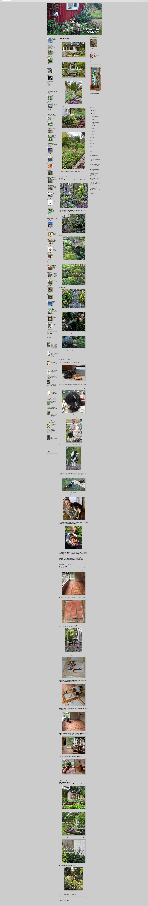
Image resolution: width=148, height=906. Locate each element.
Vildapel (54, 96)
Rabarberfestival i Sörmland (55, 325)
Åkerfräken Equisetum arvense (95, 183)
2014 (92, 140)
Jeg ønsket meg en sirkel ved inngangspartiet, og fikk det (55, 275)
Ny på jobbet (54, 302)
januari (93, 135)
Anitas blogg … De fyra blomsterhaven (52, 83)
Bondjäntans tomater (51, 246)
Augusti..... (54, 295)
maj (93, 129)
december (94, 110)
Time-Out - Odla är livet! (54, 187)
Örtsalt (91, 190)
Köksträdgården (51, 185)
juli (93, 126)
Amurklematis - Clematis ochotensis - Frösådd (55, 210)
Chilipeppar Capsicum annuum (95, 159)
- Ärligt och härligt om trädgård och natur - (52, 136)
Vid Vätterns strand (51, 294)
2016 (92, 137)
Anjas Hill (50, 147)
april (93, 131)
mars (93, 132)
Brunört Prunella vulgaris (94, 156)
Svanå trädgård (50, 95)
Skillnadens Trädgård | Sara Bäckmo (52, 262)
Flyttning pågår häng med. (55, 105)
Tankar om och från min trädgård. (52, 207)
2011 (92, 145)
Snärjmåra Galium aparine (94, 180)
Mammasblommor (51, 316)
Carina (70, 837)
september (94, 114)
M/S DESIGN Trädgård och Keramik (52, 155)
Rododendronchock (51, 216)
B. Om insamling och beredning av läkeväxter (95, 153)
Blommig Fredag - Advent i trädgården (55, 267)
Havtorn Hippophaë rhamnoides (95, 166)
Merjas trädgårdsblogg (52, 239)
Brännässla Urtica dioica (94, 158)
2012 (92, 143)
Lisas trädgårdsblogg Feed (52, 218)
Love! (60, 361)
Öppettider (49, 219)
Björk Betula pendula (93, 155)
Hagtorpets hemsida (78, 350)
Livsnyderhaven (51, 114)
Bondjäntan (50, 117)
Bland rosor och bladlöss (52, 265)
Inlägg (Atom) (66, 900)
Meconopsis (54, 148)
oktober (93, 113)
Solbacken (50, 253)
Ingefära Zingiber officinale (94, 169)
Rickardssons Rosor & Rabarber (52, 178)
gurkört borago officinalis (94, 165)
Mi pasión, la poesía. (51, 75)
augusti (93, 125)
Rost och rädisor (51, 199)
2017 (92, 109)
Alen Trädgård (50, 279)
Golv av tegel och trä (63, 566)
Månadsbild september (64, 38)
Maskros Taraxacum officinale (95, 171)
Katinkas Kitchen (51, 65)
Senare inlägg (61, 898)
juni (93, 128)
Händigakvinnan (51, 57)
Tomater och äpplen (54, 241)
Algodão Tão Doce (51, 232)
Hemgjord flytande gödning (55, 311)
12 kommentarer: (73, 894)
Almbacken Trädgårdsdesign (51, 46)
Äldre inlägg (86, 898)
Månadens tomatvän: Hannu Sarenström (54, 249)
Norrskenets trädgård (51, 221)
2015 (92, 139)
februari (93, 134)
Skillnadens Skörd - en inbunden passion (54, 289)
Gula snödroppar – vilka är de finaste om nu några (52, 88)
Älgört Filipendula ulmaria (94, 189)
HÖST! (49, 111)
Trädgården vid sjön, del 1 (52, 47)
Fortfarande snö (55, 222)
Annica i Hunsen (51, 229)
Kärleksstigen (50, 192)
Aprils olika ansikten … (51, 84)
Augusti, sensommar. (54, 52)
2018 (92, 107)
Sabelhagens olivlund (51, 121)
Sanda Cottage (50, 163)
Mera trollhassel (55, 254)
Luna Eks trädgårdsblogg (52, 110)
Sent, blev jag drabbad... (54, 164)
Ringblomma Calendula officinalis (94, 174)
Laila (96, 53)
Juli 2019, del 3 (55, 193)
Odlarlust (49, 286)
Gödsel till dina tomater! (51, 118)
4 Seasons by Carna (51, 87)
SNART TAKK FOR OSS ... (55, 130)
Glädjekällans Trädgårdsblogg (51, 50)
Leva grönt (50, 323)
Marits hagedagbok (51, 38)
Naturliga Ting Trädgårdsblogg (51, 309)
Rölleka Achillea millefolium (94, 177)
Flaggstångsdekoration (51, 93)
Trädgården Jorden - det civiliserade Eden (52, 103)
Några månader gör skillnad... (55, 157)
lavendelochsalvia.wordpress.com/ (52, 92)
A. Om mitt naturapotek (94, 151)
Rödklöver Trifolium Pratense (94, 175)
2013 (92, 142)
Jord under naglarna (51, 301)
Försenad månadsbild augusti (65, 782)
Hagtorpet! (61, 178)
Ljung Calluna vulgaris (93, 170)
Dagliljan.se (50, 68)
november (94, 111)
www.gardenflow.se (51, 143)
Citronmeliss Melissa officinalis (95, 161)
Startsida (74, 898)
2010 (92, 146)
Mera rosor (54, 317)
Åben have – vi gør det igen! (52, 115)
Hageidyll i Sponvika (51, 128)
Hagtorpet (50, 170)
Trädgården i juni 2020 (54, 138)
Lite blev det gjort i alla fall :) (55, 281)
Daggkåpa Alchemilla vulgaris (95, 164)
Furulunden (50, 272)
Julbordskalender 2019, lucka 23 (55, 201)
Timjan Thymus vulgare (94, 182)
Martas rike (50, 215)
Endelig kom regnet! (54, 40)
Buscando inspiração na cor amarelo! (55, 234)
